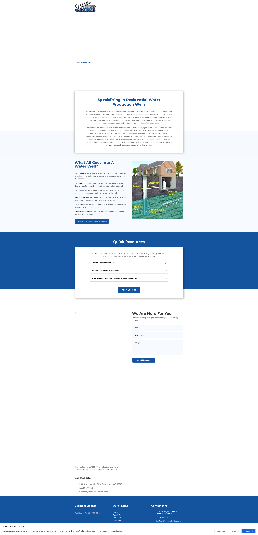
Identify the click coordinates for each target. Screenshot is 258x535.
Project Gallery (163, 7)
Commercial (149, 7)
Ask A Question (129, 290)
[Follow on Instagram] (88, 520)
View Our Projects (84, 63)
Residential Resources (122, 523)
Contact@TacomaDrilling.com (93, 492)
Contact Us (177, 7)
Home (117, 7)
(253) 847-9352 (86, 488)
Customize (221, 531)
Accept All (249, 531)
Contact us (111, 145)
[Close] (256, 525)
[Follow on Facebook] (77, 520)
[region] (129, 529)
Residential (137, 7)
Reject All (235, 531)
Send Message (143, 360)
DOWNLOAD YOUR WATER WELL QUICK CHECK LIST (92, 221)
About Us (125, 7)
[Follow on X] (82, 520)
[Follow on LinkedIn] (94, 520)
